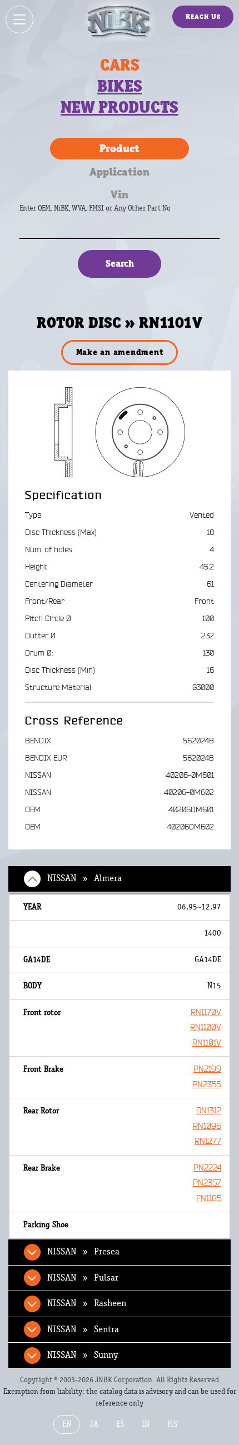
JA (93, 1424)
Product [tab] (119, 148)
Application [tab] (119, 171)
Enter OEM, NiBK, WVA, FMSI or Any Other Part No (106, 213)
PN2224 (207, 1168)
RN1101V (206, 1043)
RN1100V (205, 1027)
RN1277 (208, 1141)
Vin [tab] (119, 194)
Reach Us (203, 16)
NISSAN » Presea (83, 1251)
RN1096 (207, 1126)
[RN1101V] (119, 431)
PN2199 (207, 1069)
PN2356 (206, 1084)
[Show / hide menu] (19, 19)
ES (120, 1424)
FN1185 (208, 1198)
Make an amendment (119, 352)
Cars (120, 65)
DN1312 (208, 1111)
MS (172, 1424)
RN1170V (206, 1012)
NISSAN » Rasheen (86, 1303)
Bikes (119, 86)
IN (146, 1424)
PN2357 (207, 1183)
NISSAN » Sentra (83, 1329)
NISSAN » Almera (84, 878)
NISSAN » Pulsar (82, 1277)
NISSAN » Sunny (82, 1355)
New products (119, 107)
